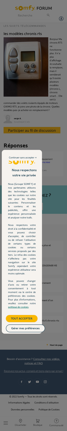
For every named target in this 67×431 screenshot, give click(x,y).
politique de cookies (18, 306)
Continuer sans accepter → (23, 157)
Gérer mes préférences (25, 328)
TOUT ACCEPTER (22, 318)
